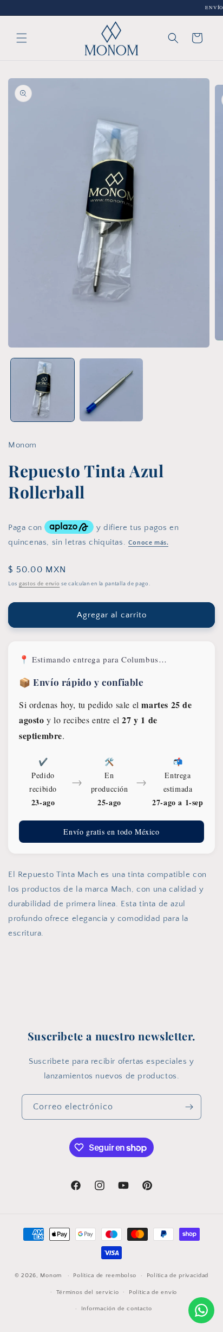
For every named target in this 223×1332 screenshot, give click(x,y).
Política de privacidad (177, 1275)
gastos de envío (39, 584)
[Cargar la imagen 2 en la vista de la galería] (111, 390)
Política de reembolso (104, 1275)
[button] (22, 38)
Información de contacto (116, 1308)
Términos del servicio (87, 1292)
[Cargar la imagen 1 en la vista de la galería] (42, 390)
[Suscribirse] (189, 1107)
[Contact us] (201, 1310)
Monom (51, 1275)
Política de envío (153, 1292)
